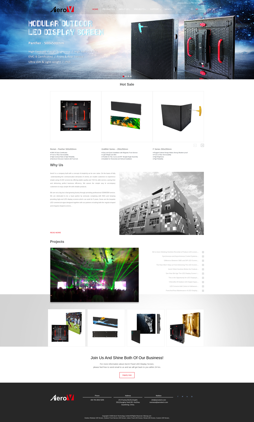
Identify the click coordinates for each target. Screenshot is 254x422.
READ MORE (55, 233)
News (168, 9)
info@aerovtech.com (184, 3)
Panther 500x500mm (187, 323)
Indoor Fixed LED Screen (135, 418)
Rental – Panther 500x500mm (63, 149)
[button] (195, 145)
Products (107, 9)
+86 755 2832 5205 (198, 3)
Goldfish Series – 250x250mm (115, 149)
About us (124, 9)
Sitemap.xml (147, 416)
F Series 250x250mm (162, 149)
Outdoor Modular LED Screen (94, 418)
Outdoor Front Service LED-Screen (115, 418)
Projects (139, 9)
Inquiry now (127, 375)
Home (95, 9)
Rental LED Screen (149, 418)
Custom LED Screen (162, 418)
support (154, 9)
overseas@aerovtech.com (159, 402)
